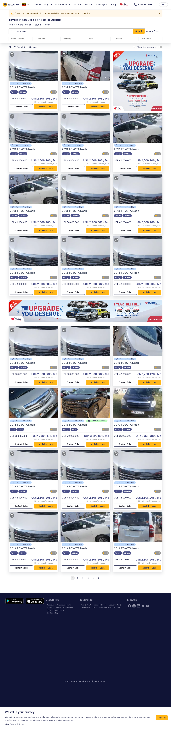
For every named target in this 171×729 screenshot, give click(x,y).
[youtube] (147, 606)
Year (91, 38)
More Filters (146, 38)
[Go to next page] (103, 578)
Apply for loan (46, 107)
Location (118, 38)
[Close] (159, 13)
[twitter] (143, 606)
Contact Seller (21, 107)
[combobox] (26, 4)
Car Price (41, 38)
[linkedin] (138, 606)
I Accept (162, 718)
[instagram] (134, 606)
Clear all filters (152, 31)
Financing (67, 38)
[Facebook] (129, 606)
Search (138, 31)
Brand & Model (17, 38)
